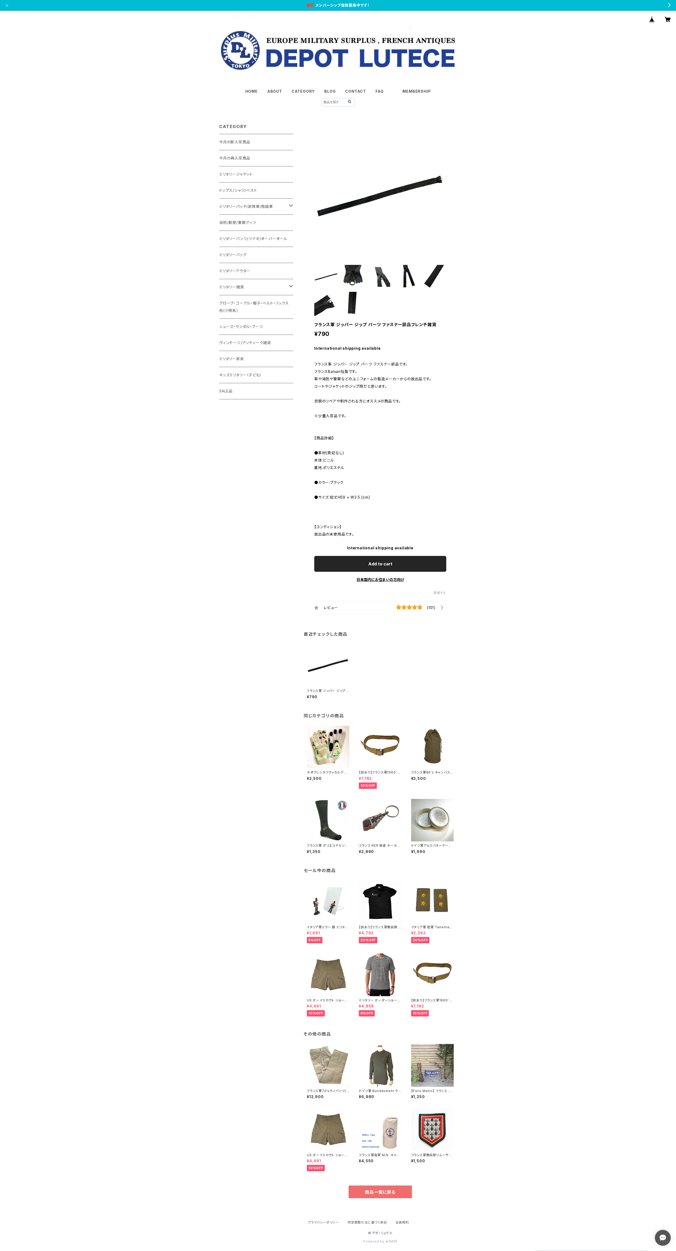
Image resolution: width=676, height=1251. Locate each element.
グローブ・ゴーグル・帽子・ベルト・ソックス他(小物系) (254, 307)
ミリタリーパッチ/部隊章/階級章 (246, 206)
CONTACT (355, 91)
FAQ (379, 91)
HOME (251, 91)
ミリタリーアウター (234, 271)
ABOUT (274, 91)
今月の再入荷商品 (234, 158)
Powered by (374, 1241)
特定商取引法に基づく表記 (367, 1222)
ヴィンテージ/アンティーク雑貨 (245, 342)
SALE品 (226, 391)
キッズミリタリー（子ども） (240, 375)
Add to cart (380, 563)
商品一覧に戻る (380, 1192)
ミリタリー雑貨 (231, 287)
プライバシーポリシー (323, 1222)
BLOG (330, 91)
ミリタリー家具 (231, 359)
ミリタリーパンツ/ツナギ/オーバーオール (253, 238)
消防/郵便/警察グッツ (237, 222)
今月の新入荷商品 (234, 142)
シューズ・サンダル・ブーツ (241, 326)
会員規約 (402, 1222)
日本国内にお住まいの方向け (380, 579)
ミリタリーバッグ (232, 254)
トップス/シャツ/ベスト (238, 190)
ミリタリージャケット (236, 174)
